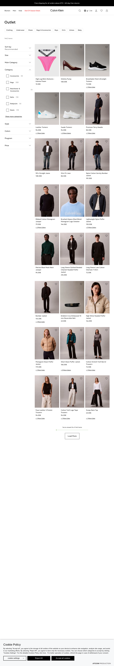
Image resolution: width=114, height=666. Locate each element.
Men (14, 11)
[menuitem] (7, 11)
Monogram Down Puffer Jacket (44, 363)
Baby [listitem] (80, 30)
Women (7, 11)
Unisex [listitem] (71, 30)
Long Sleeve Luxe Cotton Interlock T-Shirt (95, 268)
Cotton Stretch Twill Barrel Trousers (96, 363)
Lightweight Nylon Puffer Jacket (95, 220)
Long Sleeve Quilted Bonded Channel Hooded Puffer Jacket (71, 269)
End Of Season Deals (32, 11)
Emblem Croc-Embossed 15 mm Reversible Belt (71, 317)
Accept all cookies (63, 658)
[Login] (96, 10)
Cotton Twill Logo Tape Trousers (69, 411)
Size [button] (6, 55)
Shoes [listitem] (30, 30)
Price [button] (7, 145)
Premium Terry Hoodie (94, 127)
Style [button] (7, 124)
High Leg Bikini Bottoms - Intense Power (45, 80)
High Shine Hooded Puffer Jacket (95, 317)
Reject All (39, 658)
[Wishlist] (101, 10)
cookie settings (14, 658)
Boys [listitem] (56, 30)
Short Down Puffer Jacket (70, 362)
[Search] (79, 10)
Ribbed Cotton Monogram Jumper (45, 220)
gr (88, 11)
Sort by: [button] (11, 48)
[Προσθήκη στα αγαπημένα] (56, 47)
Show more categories (13, 116)
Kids (20, 11)
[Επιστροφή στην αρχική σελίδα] (57, 11)
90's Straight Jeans (43, 173)
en (91, 11)
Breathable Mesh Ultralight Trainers (96, 80)
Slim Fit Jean (66, 173)
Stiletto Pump (66, 79)
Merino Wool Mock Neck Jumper (45, 268)
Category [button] (9, 69)
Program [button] (8, 138)
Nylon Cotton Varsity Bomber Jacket (97, 174)
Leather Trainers (42, 127)
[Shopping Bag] (107, 10)
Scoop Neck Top (92, 410)
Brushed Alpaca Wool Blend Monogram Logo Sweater (71, 220)
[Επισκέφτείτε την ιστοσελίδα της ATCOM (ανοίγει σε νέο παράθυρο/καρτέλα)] (102, 663)
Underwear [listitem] (20, 30)
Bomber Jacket (41, 316)
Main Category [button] (11, 62)
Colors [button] (7, 131)
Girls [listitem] (63, 30)
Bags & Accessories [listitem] (44, 30)
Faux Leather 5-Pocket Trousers (44, 411)
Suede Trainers (66, 127)
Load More (72, 436)
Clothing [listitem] (9, 30)
